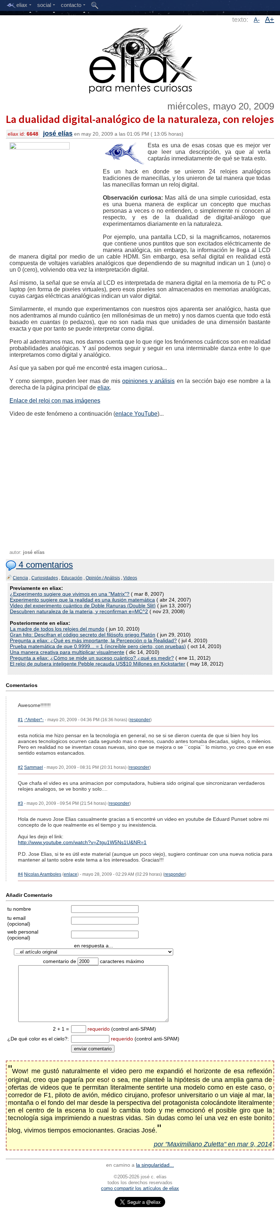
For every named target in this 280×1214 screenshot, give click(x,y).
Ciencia (20, 577)
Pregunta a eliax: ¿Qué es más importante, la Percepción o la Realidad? (93, 640)
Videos (130, 577)
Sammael (33, 767)
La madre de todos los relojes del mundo (57, 629)
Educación (71, 577)
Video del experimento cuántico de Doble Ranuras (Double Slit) (83, 605)
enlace (70, 874)
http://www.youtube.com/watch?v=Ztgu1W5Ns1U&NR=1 (82, 842)
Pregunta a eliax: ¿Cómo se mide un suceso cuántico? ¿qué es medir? (92, 658)
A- (257, 20)
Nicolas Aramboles (42, 874)
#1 (20, 719)
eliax (103, 387)
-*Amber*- (34, 719)
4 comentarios (44, 565)
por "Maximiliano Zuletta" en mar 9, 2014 (213, 1144)
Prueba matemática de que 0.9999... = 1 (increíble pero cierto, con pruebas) (98, 646)
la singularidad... (155, 1165)
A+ (269, 19)
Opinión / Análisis (103, 577)
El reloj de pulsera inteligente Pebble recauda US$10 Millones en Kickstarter (97, 664)
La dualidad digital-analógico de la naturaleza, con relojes (140, 119)
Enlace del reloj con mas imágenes (54, 401)
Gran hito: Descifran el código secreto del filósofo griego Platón (82, 635)
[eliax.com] (140, 57)
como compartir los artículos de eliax (140, 1188)
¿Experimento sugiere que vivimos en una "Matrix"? (69, 594)
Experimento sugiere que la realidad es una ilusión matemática (82, 600)
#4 (20, 874)
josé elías (58, 133)
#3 (20, 803)
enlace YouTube (136, 414)
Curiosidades (44, 577)
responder (140, 719)
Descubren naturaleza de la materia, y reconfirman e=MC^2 (79, 611)
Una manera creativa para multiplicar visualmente (67, 652)
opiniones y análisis (148, 381)
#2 (20, 767)
